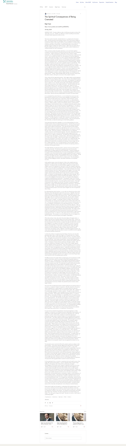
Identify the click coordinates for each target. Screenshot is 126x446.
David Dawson (9, 3)
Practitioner (15, 3)
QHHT (46, 6)
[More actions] (80, 13)
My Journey (64, 6)
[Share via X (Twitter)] (47, 402)
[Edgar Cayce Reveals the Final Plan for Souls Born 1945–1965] (47, 417)
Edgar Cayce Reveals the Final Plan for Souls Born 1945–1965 (47, 423)
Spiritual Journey (55, 396)
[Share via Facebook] (45, 402)
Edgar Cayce (57, 6)
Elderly (65, 396)
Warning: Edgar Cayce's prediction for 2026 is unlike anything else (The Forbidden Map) (78, 423)
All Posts (41, 6)
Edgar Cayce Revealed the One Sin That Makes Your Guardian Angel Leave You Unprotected (62, 423)
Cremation (69, 396)
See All (85, 411)
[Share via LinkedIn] (50, 402)
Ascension (51, 6)
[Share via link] (52, 402)
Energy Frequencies (48, 396)
